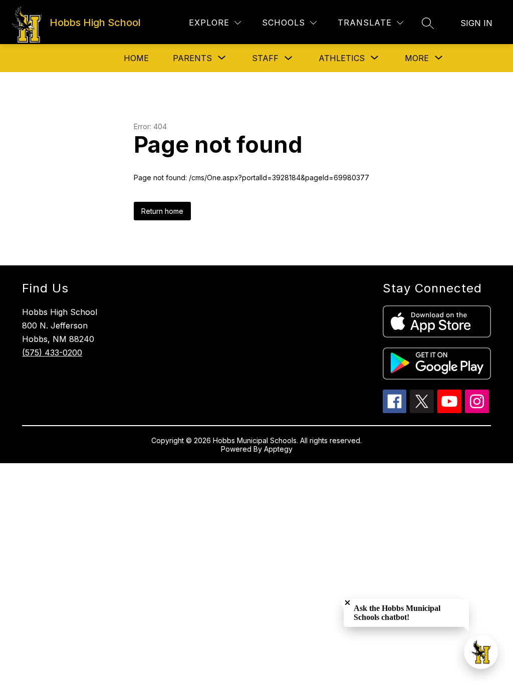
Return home (162, 211)
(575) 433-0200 (52, 353)
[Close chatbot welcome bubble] (347, 602)
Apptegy (278, 449)
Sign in (476, 23)
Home (136, 58)
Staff (265, 58)
